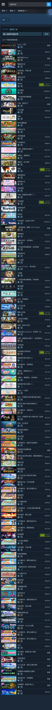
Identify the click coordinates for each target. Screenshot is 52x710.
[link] (49, 85)
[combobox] (27, 4)
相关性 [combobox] (12, 29)
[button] (4, 11)
